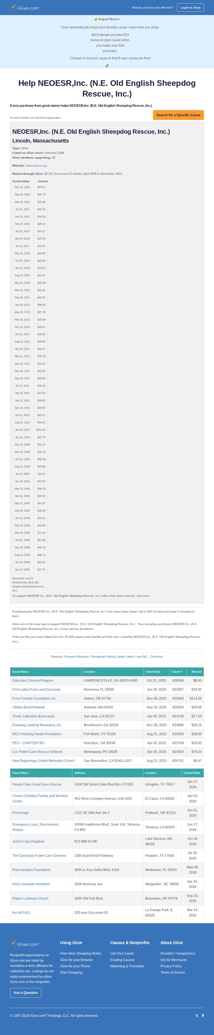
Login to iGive (190, 7)
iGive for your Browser (76, 960)
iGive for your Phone (75, 966)
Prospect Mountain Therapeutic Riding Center (94, 656)
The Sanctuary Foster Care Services (39, 855)
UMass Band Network (28, 707)
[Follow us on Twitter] (197, 1015)
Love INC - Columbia (149, 656)
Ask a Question (26, 992)
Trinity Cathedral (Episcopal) (33, 716)
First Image (20, 813)
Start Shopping (71, 972)
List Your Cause (122, 953)
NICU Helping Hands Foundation (37, 734)
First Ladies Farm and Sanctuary (36, 689)
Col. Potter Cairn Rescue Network (37, 752)
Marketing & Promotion (127, 966)
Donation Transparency (177, 953)
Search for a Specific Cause (178, 115)
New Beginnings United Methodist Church (43, 761)
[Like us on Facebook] (203, 1015)
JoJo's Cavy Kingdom (28, 841)
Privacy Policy (171, 966)
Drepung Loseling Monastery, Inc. (37, 725)
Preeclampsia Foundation (31, 870)
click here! (143, 595)
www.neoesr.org (36, 165)
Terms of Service (172, 972)
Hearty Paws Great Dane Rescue (37, 784)
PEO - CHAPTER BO (28, 743)
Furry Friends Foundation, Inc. (34, 698)
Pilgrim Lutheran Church (30, 898)
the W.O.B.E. (21, 912)
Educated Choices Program (32, 680)
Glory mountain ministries (31, 884)
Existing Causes (122, 960)
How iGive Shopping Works (80, 953)
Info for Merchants (173, 960)
